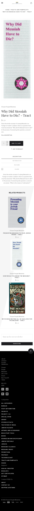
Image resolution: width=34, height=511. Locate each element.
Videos (3, 463)
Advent (3, 419)
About (3, 482)
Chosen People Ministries (8, 107)
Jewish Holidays (7, 427)
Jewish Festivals (7, 441)
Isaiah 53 (4, 411)
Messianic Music (7, 449)
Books (3, 436)
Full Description (6, 135)
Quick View (17, 213)
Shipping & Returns (8, 487)
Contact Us (5, 485)
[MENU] (2, 3)
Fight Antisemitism (8, 408)
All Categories (6, 403)
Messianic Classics (8, 446)
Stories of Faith (7, 422)
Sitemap (4, 476)
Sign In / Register (7, 468)
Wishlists (4, 471)
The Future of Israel (8, 425)
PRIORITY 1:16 (5, 414)
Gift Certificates (7, 473)
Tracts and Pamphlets (9, 460)
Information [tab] (17, 160)
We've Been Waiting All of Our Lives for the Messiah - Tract (17, 319)
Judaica (4, 444)
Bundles (4, 406)
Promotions (5, 452)
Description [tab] (17, 156)
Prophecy (4, 455)
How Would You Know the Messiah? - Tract (17, 276)
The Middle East (7, 457)
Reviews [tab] (17, 165)
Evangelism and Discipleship (11, 438)
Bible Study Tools (7, 433)
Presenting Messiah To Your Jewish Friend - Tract (17, 233)
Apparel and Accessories (10, 430)
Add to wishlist (17, 149)
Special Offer (6, 416)
